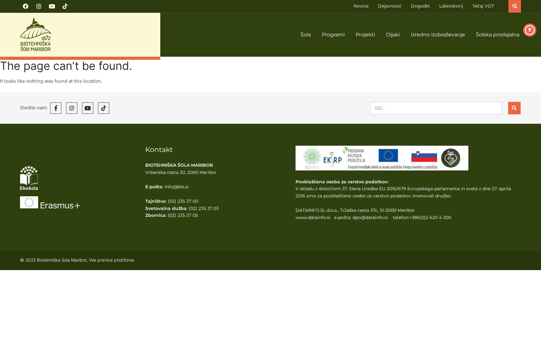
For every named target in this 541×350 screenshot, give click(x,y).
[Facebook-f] (55, 108)
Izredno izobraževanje (438, 35)
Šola (306, 35)
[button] (514, 6)
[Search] (514, 108)
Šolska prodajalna (497, 35)
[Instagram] (38, 6)
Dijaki (393, 35)
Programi (333, 35)
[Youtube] (52, 6)
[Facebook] (25, 6)
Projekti (365, 35)
